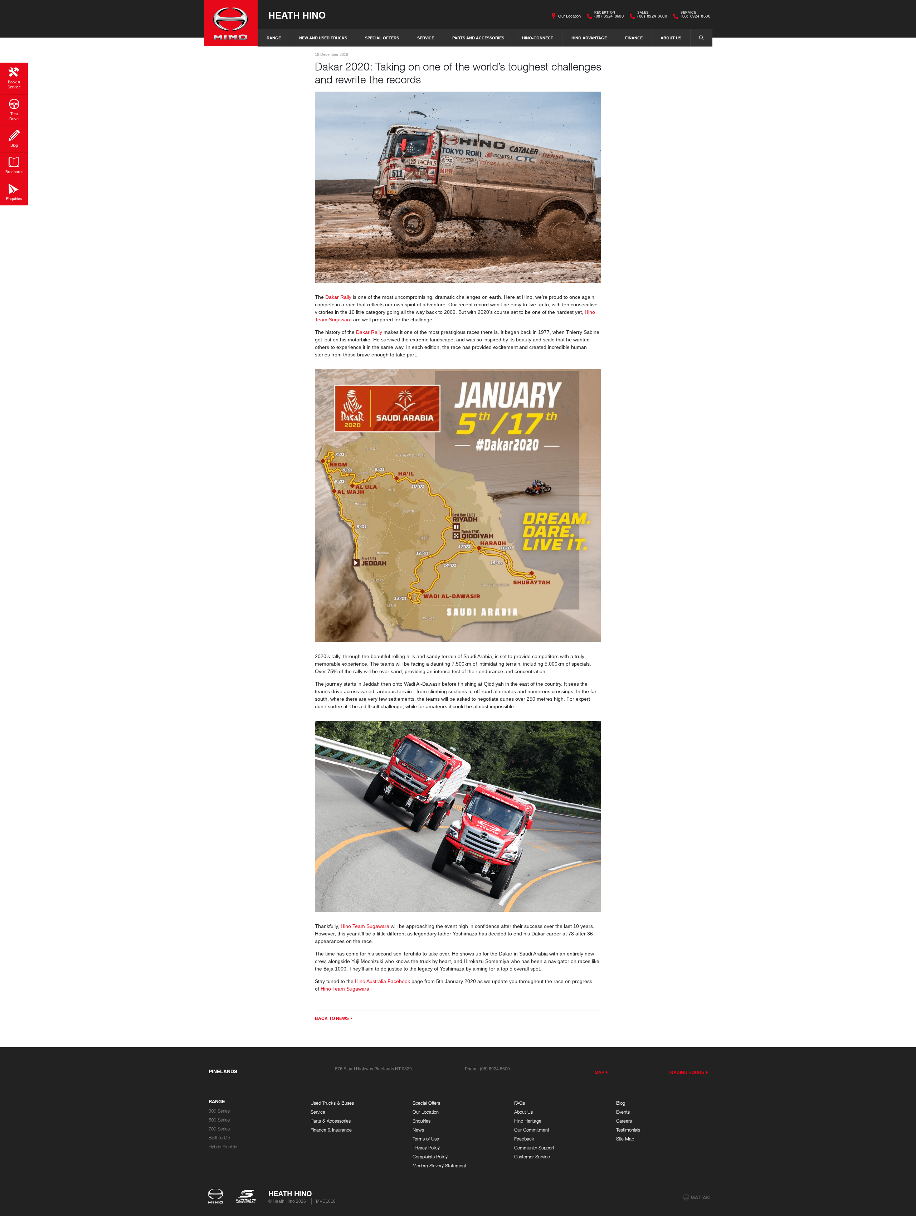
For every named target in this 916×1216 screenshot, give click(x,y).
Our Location (569, 16)
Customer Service (532, 1156)
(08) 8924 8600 (609, 15)
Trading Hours (686, 1072)
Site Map (625, 1139)
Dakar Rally (337, 297)
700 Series (219, 1129)
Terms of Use (426, 1139)
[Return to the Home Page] (217, 1197)
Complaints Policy (430, 1156)
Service (425, 37)
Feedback (524, 1139)
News (418, 1130)
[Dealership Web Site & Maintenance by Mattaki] (697, 1197)
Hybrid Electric (223, 1146)
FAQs (519, 1103)
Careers (624, 1121)
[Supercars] (245, 1197)
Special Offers (382, 37)
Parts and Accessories (478, 37)
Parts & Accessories (331, 1121)
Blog (620, 1103)
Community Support (534, 1148)
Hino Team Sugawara (365, 926)
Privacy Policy (426, 1148)
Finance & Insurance (331, 1130)
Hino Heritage (527, 1121)
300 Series (219, 1111)
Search (701, 38)
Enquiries (421, 1121)
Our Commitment (531, 1130)
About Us (671, 37)
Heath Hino (297, 14)
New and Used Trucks (323, 37)
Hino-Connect (537, 37)
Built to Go (219, 1137)
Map (599, 1072)
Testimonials (628, 1130)
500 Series (219, 1120)
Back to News (332, 1018)
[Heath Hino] (231, 23)
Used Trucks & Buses (332, 1103)
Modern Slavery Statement (439, 1165)
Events (623, 1112)
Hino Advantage (589, 37)
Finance (634, 37)
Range (274, 37)
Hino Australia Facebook (382, 981)
